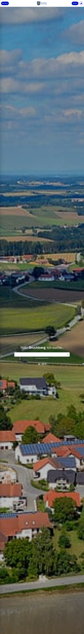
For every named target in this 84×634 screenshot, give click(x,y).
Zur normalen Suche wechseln (42, 358)
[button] (2, 631)
